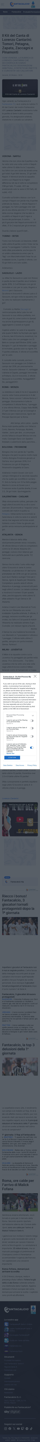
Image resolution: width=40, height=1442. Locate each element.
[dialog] (20, 721)
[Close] (36, 677)
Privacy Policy (32, 765)
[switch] (31, 721)
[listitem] (20, 715)
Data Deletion (7, 765)
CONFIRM (12, 757)
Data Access (20, 765)
